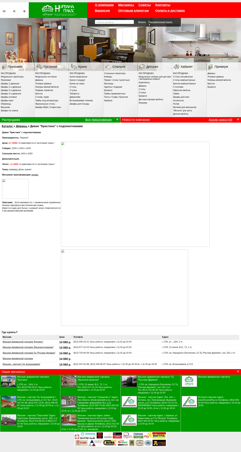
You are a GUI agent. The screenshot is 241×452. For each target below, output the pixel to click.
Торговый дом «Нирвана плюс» (58, 10)
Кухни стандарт (77, 80)
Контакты (162, 5)
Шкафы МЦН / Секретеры (48, 107)
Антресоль (178, 100)
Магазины (126, 5)
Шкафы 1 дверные (10, 83)
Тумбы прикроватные (114, 93)
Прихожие (6, 80)
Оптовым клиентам (133, 10)
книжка (34, 175)
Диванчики (75, 97)
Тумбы (176, 93)
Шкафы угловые (9, 97)
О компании (104, 5)
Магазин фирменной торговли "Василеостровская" (28, 347)
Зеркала (108, 100)
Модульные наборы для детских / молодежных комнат (155, 77)
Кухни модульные (78, 76)
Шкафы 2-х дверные (11, 87)
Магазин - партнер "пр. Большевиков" (21, 364)
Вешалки (5, 107)
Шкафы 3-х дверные (11, 90)
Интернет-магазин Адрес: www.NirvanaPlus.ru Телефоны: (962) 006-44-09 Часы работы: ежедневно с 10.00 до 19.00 (219, 401)
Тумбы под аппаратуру (46, 100)
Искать (142, 21)
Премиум (221, 66)
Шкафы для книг (181, 97)
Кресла (39, 93)
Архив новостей (220, 120)
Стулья (73, 90)
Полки (176, 104)
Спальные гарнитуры (115, 73)
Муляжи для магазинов (184, 107)
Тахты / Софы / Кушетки (116, 97)
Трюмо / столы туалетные (117, 80)
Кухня (82, 66)
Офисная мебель (181, 90)
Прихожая (15, 66)
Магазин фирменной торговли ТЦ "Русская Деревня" (29, 353)
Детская (152, 66)
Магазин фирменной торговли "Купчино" (23, 342)
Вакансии (102, 10)
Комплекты (144, 82)
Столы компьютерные (184, 80)
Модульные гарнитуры (12, 76)
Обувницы (6, 104)
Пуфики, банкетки (44, 90)
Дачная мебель (180, 114)
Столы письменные (183, 76)
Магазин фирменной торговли (18, 358)
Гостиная (50, 66)
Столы (73, 87)
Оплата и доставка (170, 10)
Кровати (108, 90)
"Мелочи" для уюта (182, 110)
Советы (144, 5)
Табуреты (74, 93)
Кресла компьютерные (184, 83)
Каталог (8, 126)
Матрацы (108, 83)
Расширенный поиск (160, 21)
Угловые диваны (43, 83)
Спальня (118, 66)
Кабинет (187, 66)
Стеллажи (178, 87)
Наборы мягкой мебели (47, 87)
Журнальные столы (45, 104)
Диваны (39, 80)
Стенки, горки (42, 97)
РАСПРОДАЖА (8, 73)
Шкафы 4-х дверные (11, 93)
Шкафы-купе (7, 100)
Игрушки (143, 103)
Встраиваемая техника (81, 100)
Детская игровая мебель (151, 99)
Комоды (108, 76)
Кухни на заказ (77, 83)
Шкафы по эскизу (9, 110)
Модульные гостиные (46, 76)
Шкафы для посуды (79, 104)
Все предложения (98, 120)
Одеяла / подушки (113, 87)
